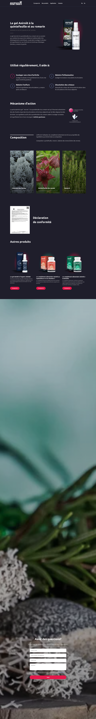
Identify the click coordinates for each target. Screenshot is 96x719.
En (84, 3)
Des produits (45, 3)
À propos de (37, 3)
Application (53, 3)
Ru (82, 3)
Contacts (60, 3)
